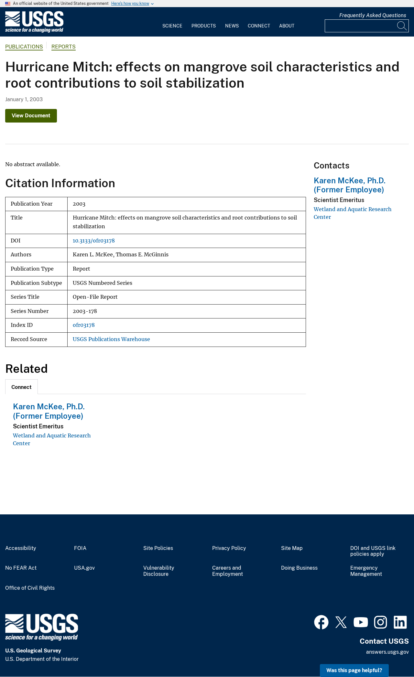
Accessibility (20, 548)
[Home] (34, 31)
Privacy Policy (229, 548)
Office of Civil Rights (30, 588)
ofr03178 (84, 325)
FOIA (80, 548)
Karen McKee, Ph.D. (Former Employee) (49, 411)
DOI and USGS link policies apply (373, 551)
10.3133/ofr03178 (94, 241)
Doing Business (299, 568)
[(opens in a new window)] (321, 621)
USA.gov (84, 568)
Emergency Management (366, 571)
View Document (31, 116)
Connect (259, 25)
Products (203, 25)
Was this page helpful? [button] (354, 670)
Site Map (292, 548)
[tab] (21, 386)
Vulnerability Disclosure (158, 571)
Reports (63, 47)
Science (172, 25)
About (286, 25)
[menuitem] (172, 22)
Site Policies (158, 548)
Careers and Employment (227, 571)
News (232, 25)
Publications (24, 47)
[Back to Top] (390, 653)
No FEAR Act (21, 568)
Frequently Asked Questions (372, 15)
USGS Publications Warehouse (111, 339)
